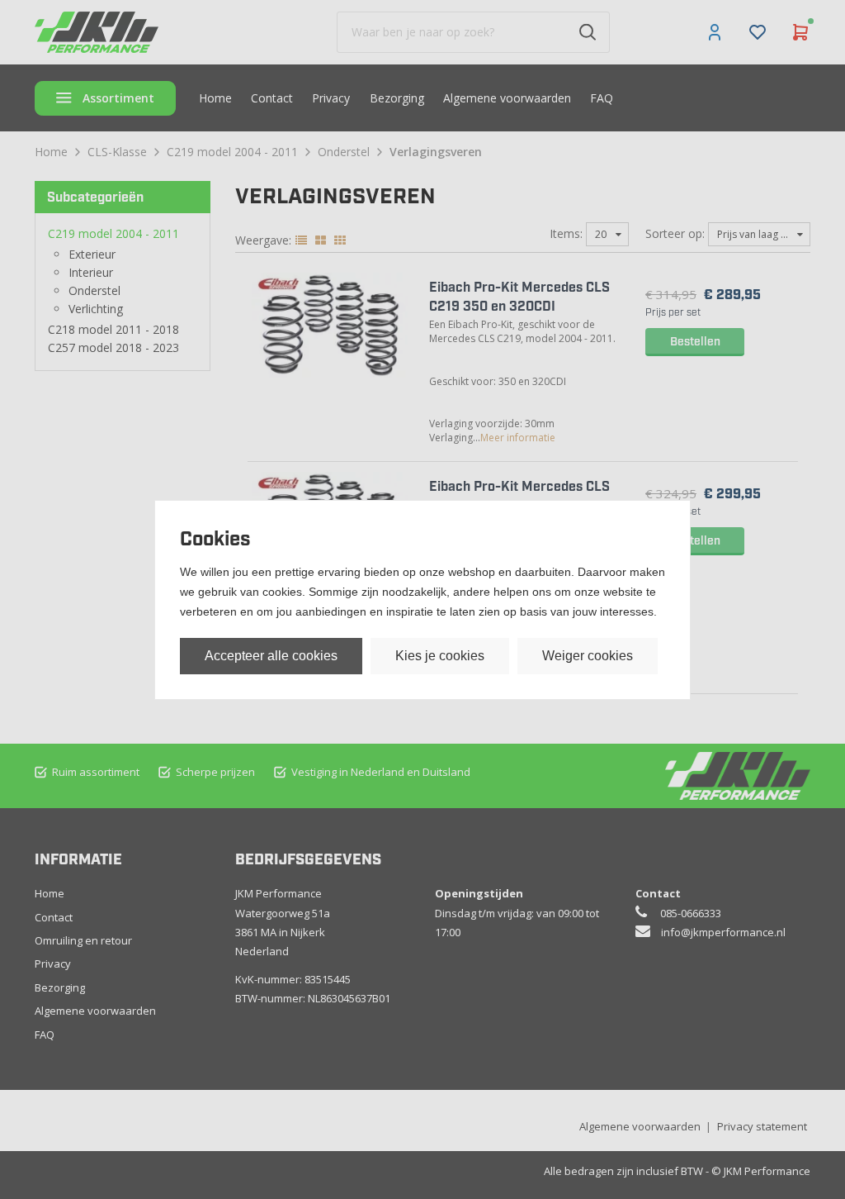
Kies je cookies (439, 656)
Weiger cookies (587, 656)
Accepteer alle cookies (271, 656)
